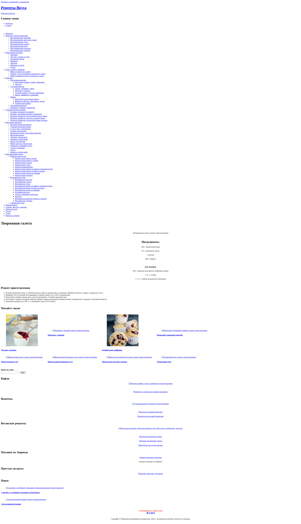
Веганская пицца (17, 135)
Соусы (13, 67)
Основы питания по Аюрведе (22, 112)
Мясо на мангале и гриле (20, 72)
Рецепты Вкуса (13, 8)
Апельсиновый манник (11, 504)
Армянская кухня (17, 203)
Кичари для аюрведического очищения (26, 114)
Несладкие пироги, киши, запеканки (30, 82)
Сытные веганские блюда (20, 127)
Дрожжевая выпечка (18, 106)
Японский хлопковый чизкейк (170, 335)
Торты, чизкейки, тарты (24, 89)
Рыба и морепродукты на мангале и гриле (27, 76)
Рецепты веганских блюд (150, 436)
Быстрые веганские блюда (20, 125)
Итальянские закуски (23, 180)
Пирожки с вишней (56, 335)
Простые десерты (13, 216)
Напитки (9, 34)
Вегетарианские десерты (20, 51)
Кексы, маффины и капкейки (26, 95)
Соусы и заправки (17, 148)
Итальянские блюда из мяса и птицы (29, 188)
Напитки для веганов (19, 152)
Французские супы (22, 165)
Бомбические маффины (112, 350)
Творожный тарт (164, 362)
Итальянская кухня (18, 178)
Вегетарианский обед (19, 46)
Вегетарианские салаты (19, 44)
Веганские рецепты (13, 122)
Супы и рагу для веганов (20, 129)
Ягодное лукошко (8, 350)
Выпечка (14, 61)
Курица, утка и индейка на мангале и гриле (27, 74)
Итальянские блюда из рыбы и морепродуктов (33, 186)
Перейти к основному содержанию (15, 2)
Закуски (18, 84)
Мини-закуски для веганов (21, 144)
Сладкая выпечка (17, 86)
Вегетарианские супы (19, 42)
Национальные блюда (14, 154)
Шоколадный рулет (9, 362)
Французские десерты (24, 175)
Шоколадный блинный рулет (60, 362)
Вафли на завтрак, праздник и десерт (30, 101)
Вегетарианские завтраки (20, 38)
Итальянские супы (22, 184)
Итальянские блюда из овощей (27, 190)
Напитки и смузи (17, 65)
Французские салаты (23, 163)
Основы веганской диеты (150, 441)
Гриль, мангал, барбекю (15, 70)
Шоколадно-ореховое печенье (114, 362)
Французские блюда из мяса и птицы (30, 171)
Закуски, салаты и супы (19, 57)
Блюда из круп (11, 209)
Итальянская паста (22, 192)
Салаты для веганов (18, 131)
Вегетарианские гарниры (20, 48)
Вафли (13, 97)
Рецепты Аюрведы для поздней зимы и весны (28, 120)
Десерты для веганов (18, 137)
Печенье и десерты (22, 91)
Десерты (13, 63)
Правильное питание (14, 53)
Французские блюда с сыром (26, 161)
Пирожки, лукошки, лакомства (22, 108)
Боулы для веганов (17, 142)
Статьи (8, 26)
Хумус (13, 150)
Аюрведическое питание (16, 110)
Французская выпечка (24, 167)
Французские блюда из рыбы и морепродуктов (34, 169)
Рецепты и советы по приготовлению (150, 392)
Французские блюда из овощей (27, 173)
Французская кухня (18, 156)
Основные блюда (17, 59)
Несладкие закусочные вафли (27, 99)
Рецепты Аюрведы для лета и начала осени (27, 118)
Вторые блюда (11, 205)
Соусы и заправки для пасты (26, 194)
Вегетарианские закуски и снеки (23, 40)
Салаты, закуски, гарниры (16, 207)
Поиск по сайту (7, 370)
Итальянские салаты (23, 182)
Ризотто (18, 197)
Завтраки (14, 55)
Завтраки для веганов (19, 139)
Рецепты (9, 23)
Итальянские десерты (23, 201)
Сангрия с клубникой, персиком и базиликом (20, 493)
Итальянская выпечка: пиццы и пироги (31, 199)
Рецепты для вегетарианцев (17, 36)
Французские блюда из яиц (26, 158)
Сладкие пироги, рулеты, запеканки (29, 93)
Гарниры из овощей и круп (21, 146)
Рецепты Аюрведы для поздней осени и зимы (28, 116)
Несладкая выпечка (18, 80)
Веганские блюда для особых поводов (25, 133)
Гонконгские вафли (23, 103)
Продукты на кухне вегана (151, 445)
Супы (8, 213)
